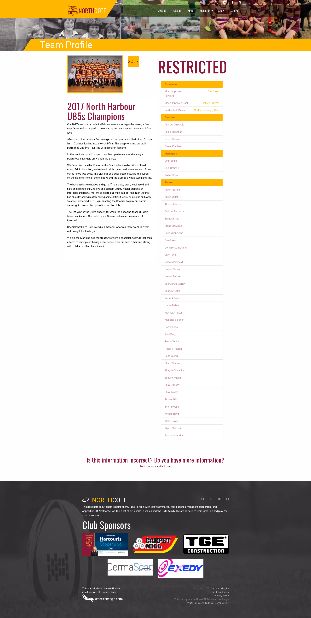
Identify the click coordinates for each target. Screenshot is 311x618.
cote (109, 500)
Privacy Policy (221, 595)
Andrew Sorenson (174, 211)
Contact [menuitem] (235, 11)
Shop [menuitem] (221, 11)
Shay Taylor (171, 392)
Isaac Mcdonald (174, 262)
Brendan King (172, 218)
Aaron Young (172, 196)
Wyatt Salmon (173, 428)
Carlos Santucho (174, 233)
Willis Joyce (171, 421)
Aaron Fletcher (173, 189)
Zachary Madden (174, 435)
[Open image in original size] (105, 544)
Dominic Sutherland (176, 247)
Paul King (170, 334)
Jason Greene (172, 139)
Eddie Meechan (173, 131)
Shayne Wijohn (173, 377)
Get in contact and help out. (155, 466)
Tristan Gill (171, 399)
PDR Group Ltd (104, 592)
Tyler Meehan (172, 406)
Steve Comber (173, 146)
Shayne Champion (174, 370)
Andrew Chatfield (174, 124)
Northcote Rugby (220, 588)
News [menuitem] (191, 11)
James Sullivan (173, 276)
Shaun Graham (172, 363)
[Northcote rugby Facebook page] (232, 2)
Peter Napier (172, 341)
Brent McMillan (173, 225)
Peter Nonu (171, 175)
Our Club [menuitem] (205, 11)
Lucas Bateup (172, 305)
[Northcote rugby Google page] (240, 2)
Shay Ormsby (172, 384)
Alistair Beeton (173, 204)
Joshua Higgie (172, 290)
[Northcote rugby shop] (224, 2)
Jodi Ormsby (172, 168)
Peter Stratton (173, 348)
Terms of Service (214, 603)
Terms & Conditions (218, 592)
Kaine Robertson (174, 298)
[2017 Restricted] (95, 74)
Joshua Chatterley (175, 283)
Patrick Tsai (171, 327)
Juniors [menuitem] (177, 11)
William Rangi (172, 413)
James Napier (172, 269)
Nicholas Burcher (174, 319)
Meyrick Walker (173, 312)
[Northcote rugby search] (216, 2)
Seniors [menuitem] (162, 11)
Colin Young (171, 160)
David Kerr (170, 240)
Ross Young (171, 355)
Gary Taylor (171, 254)
